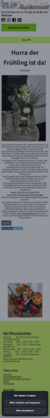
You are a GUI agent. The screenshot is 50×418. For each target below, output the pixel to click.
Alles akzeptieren (25, 410)
